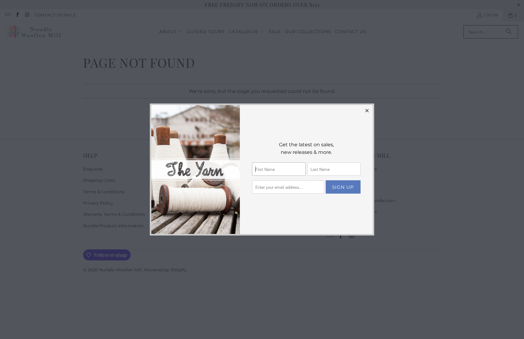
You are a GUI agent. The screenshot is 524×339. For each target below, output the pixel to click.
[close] (367, 110)
